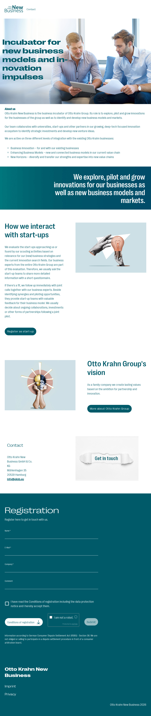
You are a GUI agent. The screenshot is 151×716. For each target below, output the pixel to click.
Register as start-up (20, 331)
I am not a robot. (63, 617)
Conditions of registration (20, 622)
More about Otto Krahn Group (109, 408)
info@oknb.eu (15, 479)
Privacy (10, 694)
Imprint (10, 686)
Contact (31, 9)
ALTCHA (74, 624)
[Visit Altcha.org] (75, 617)
